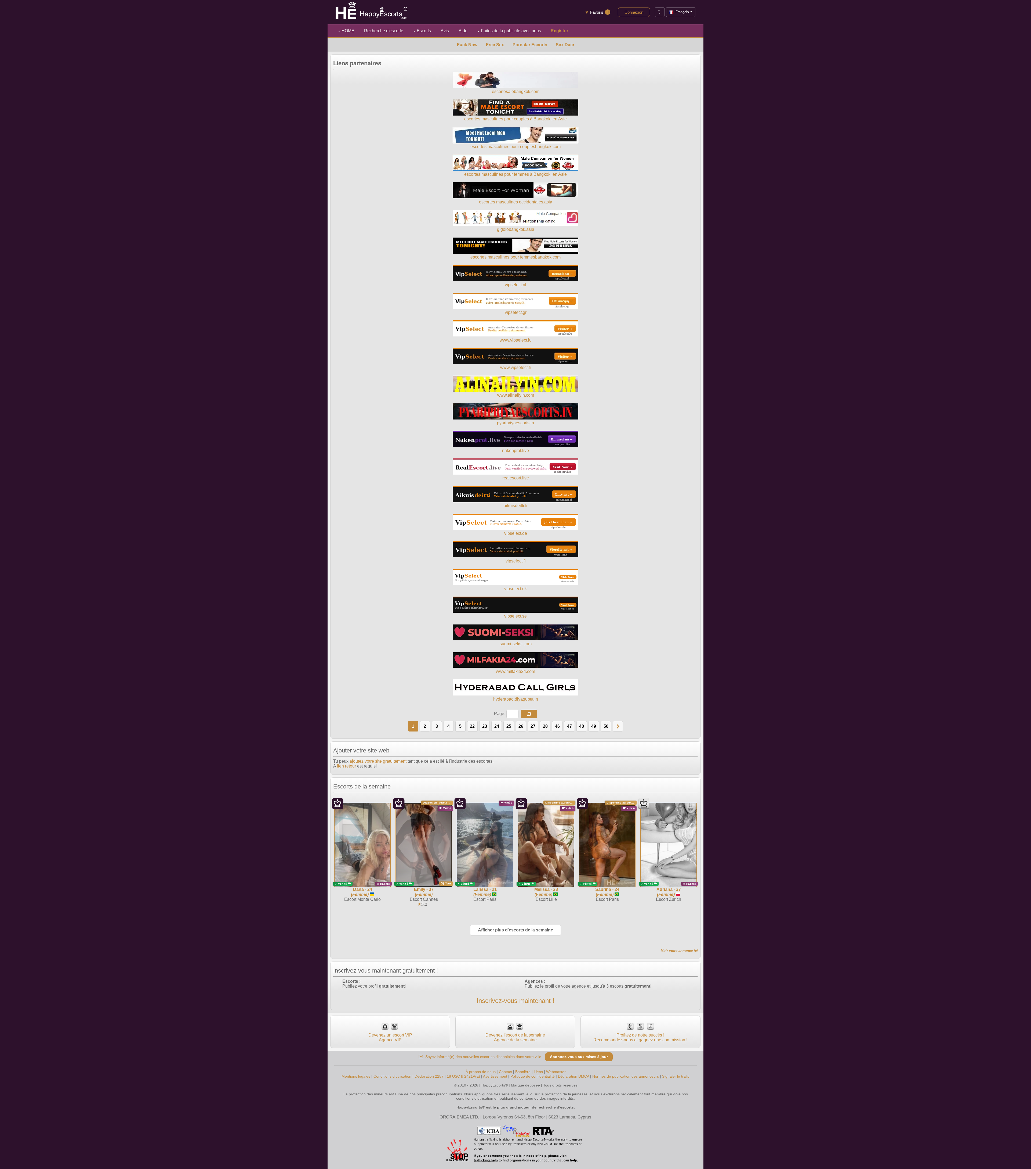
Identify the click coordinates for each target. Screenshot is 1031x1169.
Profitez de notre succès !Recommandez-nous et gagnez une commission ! (640, 1037)
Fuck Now (467, 44)
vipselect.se (515, 616)
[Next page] (618, 726)
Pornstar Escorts (530, 44)
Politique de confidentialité (532, 1076)
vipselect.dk (515, 588)
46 (557, 726)
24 (496, 726)
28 (545, 726)
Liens (538, 1072)
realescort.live (515, 478)
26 (520, 726)
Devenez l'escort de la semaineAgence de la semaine (515, 1037)
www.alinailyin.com (515, 395)
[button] (529, 714)
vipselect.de (515, 533)
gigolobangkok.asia (515, 229)
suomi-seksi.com (516, 643)
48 (581, 726)
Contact (505, 1072)
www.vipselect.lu (516, 340)
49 (593, 726)
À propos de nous (481, 1072)
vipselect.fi (516, 561)
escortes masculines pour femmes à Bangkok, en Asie (515, 174)
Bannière (523, 1072)
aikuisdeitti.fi (515, 505)
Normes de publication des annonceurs (625, 1076)
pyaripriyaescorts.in (515, 423)
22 (472, 726)
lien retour (346, 766)
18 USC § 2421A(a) (463, 1076)
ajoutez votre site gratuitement (378, 761)
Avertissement (495, 1076)
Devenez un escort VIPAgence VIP (390, 1037)
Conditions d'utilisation (392, 1076)
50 (606, 726)
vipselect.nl (515, 284)
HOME (346, 30)
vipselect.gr (516, 312)
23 (484, 726)
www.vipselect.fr (515, 367)
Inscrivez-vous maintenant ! (515, 1000)
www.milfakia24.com (515, 671)
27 (533, 726)
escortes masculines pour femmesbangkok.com (515, 257)
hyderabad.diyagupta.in (515, 699)
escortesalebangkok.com (515, 91)
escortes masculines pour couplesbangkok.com (515, 146)
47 (569, 726)
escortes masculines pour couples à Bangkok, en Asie (515, 119)
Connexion (634, 12)
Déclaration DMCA (573, 1076)
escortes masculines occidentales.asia (515, 202)
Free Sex (495, 44)
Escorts (422, 30)
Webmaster (556, 1072)
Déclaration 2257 (429, 1076)
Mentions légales (356, 1076)
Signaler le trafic (675, 1076)
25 (508, 726)
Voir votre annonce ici (679, 951)
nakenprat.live (515, 450)
